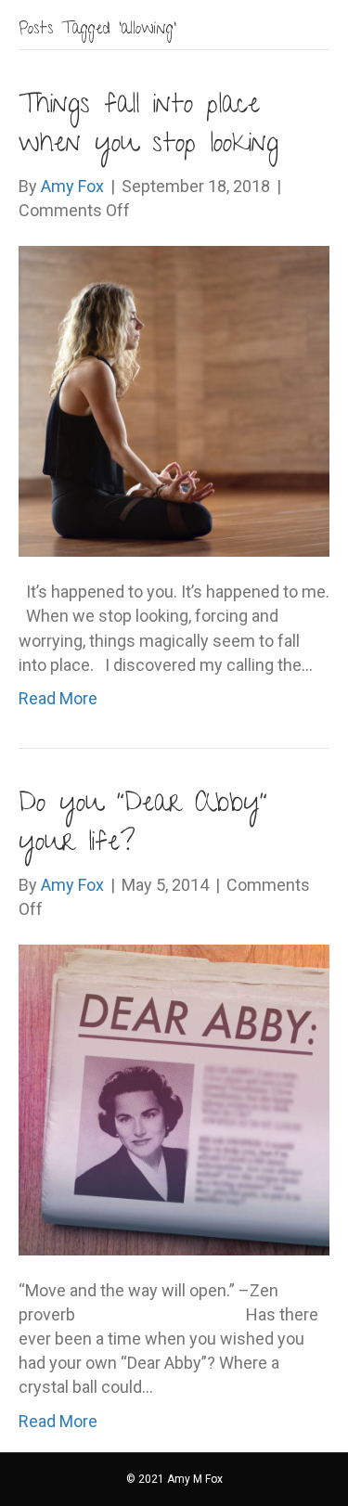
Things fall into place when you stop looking (148, 126)
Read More (58, 698)
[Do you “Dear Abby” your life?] (174, 1098)
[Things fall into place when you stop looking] (174, 400)
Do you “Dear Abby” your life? (143, 825)
